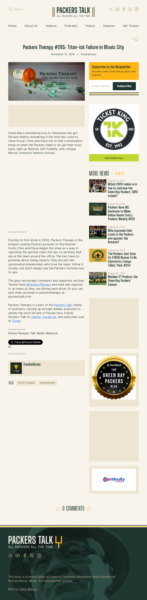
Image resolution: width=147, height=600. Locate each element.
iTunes (16, 321)
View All (120, 174)
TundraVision (88, 54)
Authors (51, 26)
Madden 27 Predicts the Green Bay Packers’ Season (122, 281)
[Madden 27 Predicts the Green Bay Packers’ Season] (97, 278)
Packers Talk (63, 305)
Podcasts (71, 26)
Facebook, (49, 317)
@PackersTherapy (38, 284)
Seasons (109, 26)
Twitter (36, 317)
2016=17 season (26, 383)
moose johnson (47, 383)
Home (12, 26)
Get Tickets (131, 26)
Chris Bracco (28, 589)
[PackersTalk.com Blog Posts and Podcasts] (74, 12)
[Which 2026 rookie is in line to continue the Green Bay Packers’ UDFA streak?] (97, 185)
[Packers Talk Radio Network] (46, 346)
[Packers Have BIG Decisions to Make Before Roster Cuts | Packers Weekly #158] (97, 209)
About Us (31, 26)
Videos (90, 26)
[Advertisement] (114, 323)
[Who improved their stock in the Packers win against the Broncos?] (97, 232)
